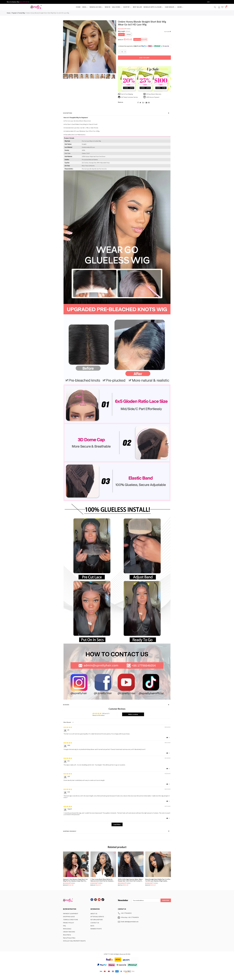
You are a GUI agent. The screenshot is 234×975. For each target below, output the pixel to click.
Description (67, 113)
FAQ (64, 926)
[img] (68, 727)
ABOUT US (93, 913)
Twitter (140, 102)
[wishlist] (113, 23)
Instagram (95, 899)
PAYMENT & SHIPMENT (70, 913)
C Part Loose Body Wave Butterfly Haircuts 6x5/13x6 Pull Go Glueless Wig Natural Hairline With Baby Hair (102, 880)
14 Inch (128, 34)
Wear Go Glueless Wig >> (18, 2)
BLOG (92, 926)
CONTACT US (94, 923)
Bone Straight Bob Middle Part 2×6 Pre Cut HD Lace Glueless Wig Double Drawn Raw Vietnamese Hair (157, 880)
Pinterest (149, 102)
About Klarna (67, 935)
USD (208, 2)
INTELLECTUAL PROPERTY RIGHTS (74, 941)
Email (146, 102)
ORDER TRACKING (69, 932)
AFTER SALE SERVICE (97, 916)
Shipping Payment (69, 831)
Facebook (137, 102)
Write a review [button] (133, 714)
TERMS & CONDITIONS (70, 919)
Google (143, 102)
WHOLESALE (67, 929)
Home (8, 13)
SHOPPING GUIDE (69, 916)
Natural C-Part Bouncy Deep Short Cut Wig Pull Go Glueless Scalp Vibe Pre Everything (75, 880)
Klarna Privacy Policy (69, 938)
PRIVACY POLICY (68, 923)
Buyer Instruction (69, 909)
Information (95, 909)
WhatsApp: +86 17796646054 (130, 917)
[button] (121, 28)
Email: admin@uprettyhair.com (129, 921)
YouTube (99, 899)
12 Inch (121, 34)
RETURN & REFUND (96, 919)
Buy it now (144, 63)
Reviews (66, 704)
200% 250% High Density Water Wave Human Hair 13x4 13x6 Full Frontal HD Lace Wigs (130, 880)
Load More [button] (117, 824)
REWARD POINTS (96, 929)
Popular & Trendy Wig (18, 13)
